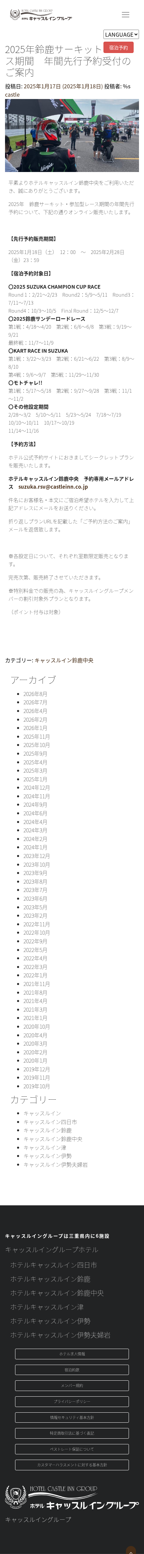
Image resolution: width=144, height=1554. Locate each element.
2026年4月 (35, 711)
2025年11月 (36, 736)
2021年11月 (36, 984)
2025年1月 (35, 779)
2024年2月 (35, 839)
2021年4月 (35, 1001)
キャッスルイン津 (44, 1147)
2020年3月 (35, 1043)
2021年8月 (35, 992)
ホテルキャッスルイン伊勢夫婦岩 (60, 1335)
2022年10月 (36, 932)
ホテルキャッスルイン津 (47, 1307)
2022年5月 (35, 950)
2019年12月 (36, 1069)
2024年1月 (35, 847)
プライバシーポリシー (72, 1401)
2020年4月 (35, 1035)
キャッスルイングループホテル (51, 1249)
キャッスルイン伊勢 (47, 1156)
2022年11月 (36, 924)
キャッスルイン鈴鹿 (47, 1130)
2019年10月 (36, 1086)
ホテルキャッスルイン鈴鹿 (50, 1279)
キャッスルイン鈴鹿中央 (63, 660)
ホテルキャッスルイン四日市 (53, 1265)
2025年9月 (35, 753)
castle (12, 94)
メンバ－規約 (72, 1385)
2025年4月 (35, 762)
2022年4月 (35, 958)
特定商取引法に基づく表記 (72, 1433)
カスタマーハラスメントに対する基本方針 (72, 1464)
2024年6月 (35, 813)
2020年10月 (36, 1026)
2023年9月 (35, 873)
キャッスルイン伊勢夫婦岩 (55, 1164)
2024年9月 (35, 804)
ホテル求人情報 (72, 1353)
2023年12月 (36, 856)
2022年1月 (35, 975)
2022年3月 (35, 967)
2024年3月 (35, 830)
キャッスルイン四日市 (50, 1122)
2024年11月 (36, 796)
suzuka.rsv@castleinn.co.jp (53, 486)
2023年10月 (36, 864)
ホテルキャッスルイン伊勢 (50, 1321)
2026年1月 (35, 728)
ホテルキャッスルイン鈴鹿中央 (57, 1293)
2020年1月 (35, 1060)
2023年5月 (35, 907)
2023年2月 (35, 915)
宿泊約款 (72, 1369)
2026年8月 (35, 694)
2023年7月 (35, 890)
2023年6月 (35, 898)
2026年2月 (35, 719)
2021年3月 (35, 1009)
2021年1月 (35, 1018)
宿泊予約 (118, 47)
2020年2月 (35, 1052)
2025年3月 (35, 770)
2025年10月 (36, 745)
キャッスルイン (42, 1113)
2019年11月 (36, 1077)
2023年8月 (35, 881)
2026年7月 (35, 702)
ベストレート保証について (72, 1449)
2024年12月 (36, 787)
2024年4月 (35, 822)
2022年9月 (35, 941)
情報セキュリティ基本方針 (72, 1417)
